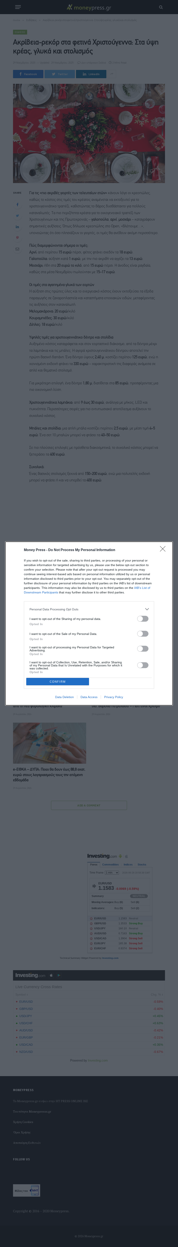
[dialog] (89, 623)
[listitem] (89, 609)
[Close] (164, 550)
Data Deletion (64, 697)
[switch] (142, 619)
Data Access (89, 697)
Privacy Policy (113, 697)
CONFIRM (58, 681)
